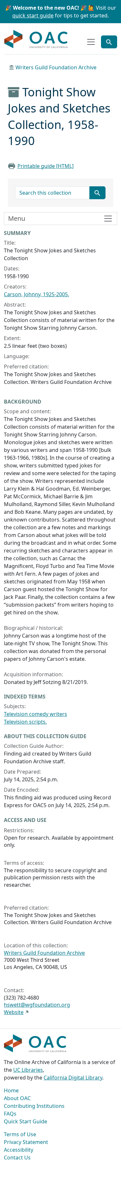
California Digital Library (73, 1077)
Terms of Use (20, 1134)
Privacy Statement (26, 1142)
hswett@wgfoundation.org (37, 1004)
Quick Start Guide (25, 1121)
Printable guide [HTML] (45, 166)
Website (14, 1012)
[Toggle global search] (109, 42)
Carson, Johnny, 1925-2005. (36, 294)
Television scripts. (25, 721)
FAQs (10, 1113)
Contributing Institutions (34, 1105)
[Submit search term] (97, 192)
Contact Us (17, 1157)
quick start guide (33, 15)
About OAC (17, 1098)
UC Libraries (28, 1069)
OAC (36, 39)
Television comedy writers (35, 714)
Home (11, 1090)
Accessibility (18, 1149)
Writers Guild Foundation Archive (55, 67)
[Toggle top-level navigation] (91, 42)
